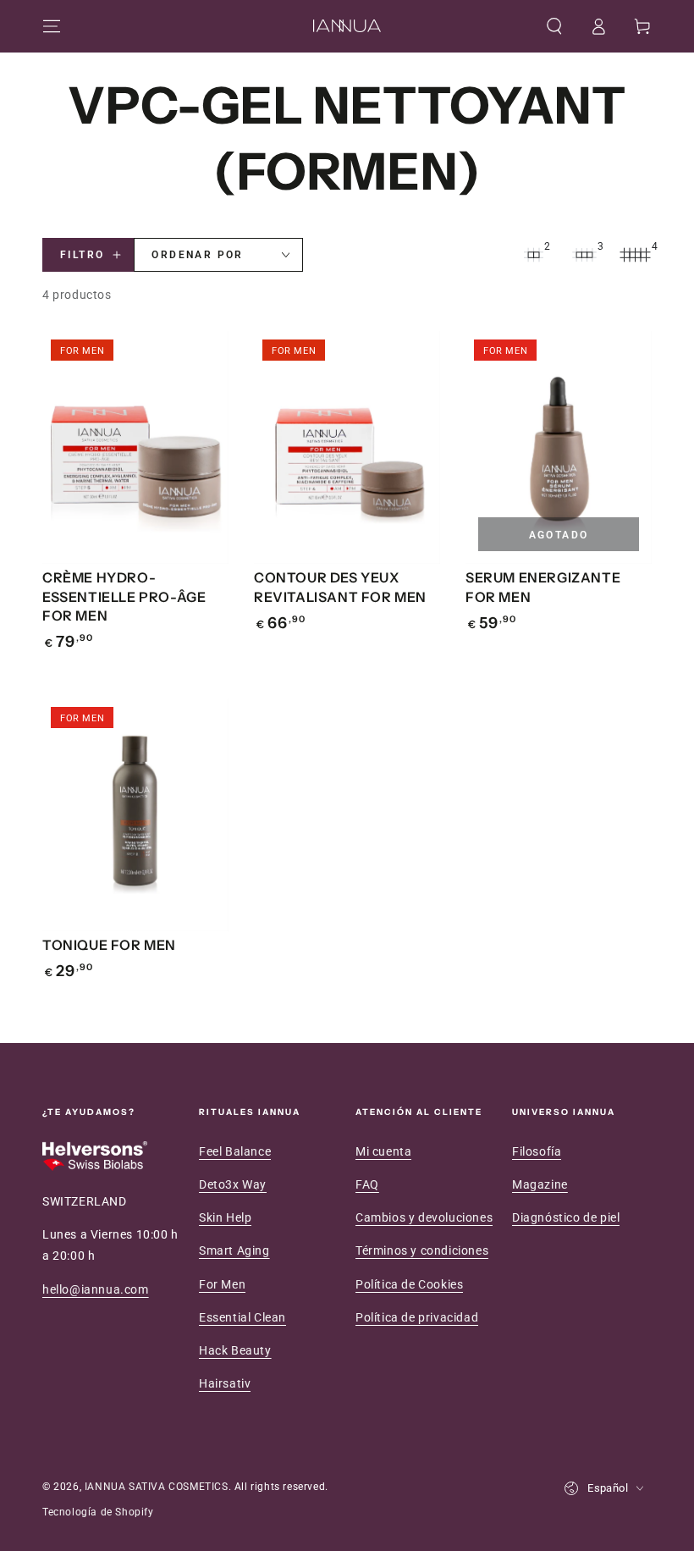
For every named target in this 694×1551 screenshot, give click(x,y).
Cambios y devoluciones (424, 1217)
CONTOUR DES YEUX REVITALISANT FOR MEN (340, 586)
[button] (554, 26)
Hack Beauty (235, 1350)
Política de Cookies (409, 1284)
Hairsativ (225, 1383)
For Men (222, 1284)
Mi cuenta (383, 1151)
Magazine (540, 1184)
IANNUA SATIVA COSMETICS (157, 1487)
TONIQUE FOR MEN (109, 944)
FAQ (367, 1184)
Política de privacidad (416, 1317)
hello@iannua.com (95, 1289)
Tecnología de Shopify (98, 1512)
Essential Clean (242, 1317)
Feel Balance (235, 1151)
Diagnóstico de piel (566, 1217)
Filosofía (536, 1151)
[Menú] (52, 26)
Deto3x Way (233, 1184)
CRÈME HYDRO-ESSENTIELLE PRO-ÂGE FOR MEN (124, 596)
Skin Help (225, 1217)
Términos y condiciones (421, 1250)
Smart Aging (234, 1250)
